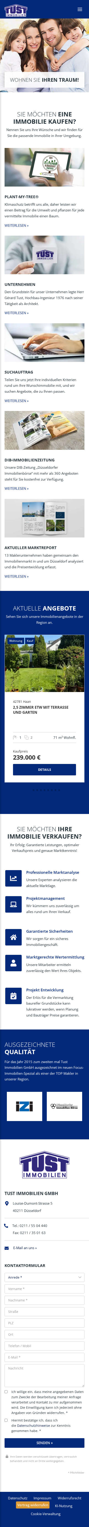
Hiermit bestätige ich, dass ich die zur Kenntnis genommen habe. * (41, 1425)
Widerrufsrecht (69, 1498)
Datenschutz (17, 1498)
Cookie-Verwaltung (45, 1513)
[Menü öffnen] (79, 9)
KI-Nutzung (63, 1505)
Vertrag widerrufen (32, 1505)
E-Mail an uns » (25, 1247)
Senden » (45, 1442)
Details (44, 769)
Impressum (42, 1498)
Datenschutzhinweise (33, 1426)
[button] (30, 790)
